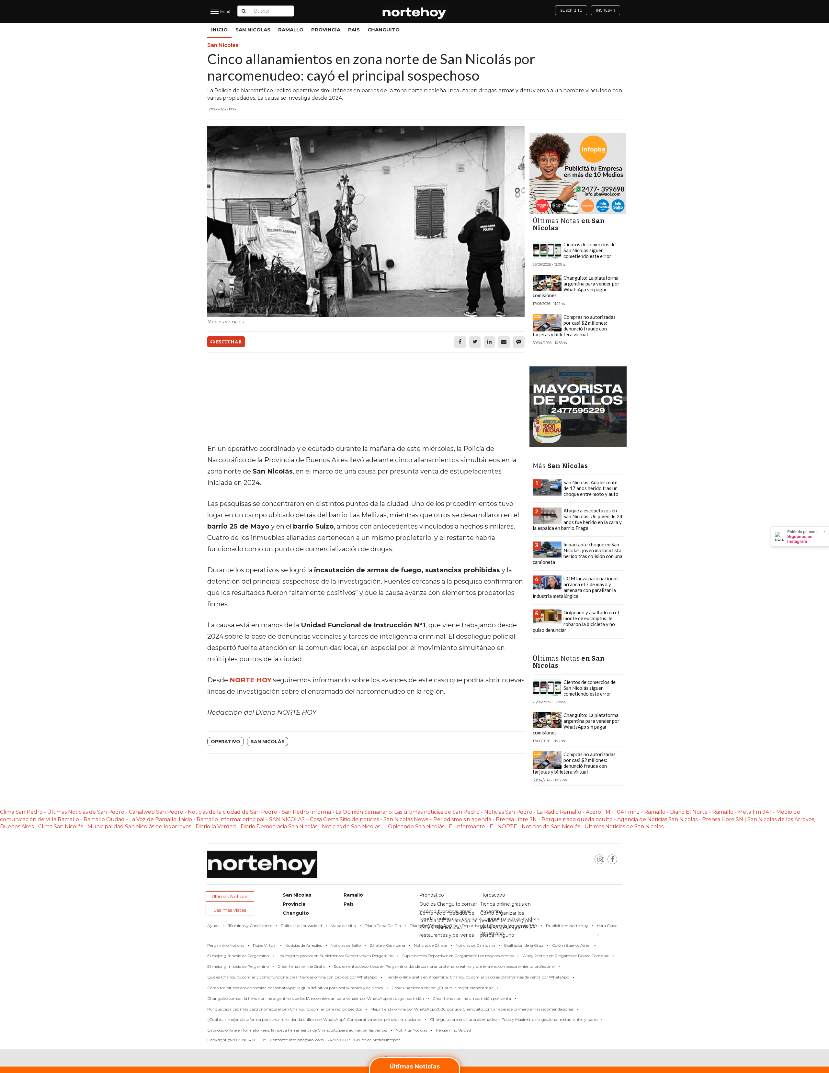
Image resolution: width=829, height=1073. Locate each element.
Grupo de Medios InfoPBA (513, 925)
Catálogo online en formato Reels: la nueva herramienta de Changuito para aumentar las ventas (297, 1030)
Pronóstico (431, 895)
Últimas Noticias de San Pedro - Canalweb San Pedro (116, 812)
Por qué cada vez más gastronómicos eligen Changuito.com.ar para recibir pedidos (284, 1009)
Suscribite (571, 10)
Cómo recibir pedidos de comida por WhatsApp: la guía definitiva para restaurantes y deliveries (295, 987)
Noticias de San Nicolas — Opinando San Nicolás (383, 826)
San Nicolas (252, 30)
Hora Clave (607, 925)
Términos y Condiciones (250, 925)
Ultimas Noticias (229, 897)
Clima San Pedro (21, 812)
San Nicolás (268, 741)
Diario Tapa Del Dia (383, 925)
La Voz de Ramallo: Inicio (160, 819)
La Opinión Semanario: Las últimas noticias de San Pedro (408, 812)
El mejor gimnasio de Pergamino (238, 955)
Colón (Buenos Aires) (571, 945)
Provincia (325, 30)
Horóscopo (492, 895)
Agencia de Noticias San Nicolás (657, 819)
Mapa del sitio (343, 925)
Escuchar (228, 342)
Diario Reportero (425, 925)
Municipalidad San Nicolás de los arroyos (139, 826)
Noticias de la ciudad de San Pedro (233, 812)
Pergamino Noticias (225, 945)
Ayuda (213, 925)
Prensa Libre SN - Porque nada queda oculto (554, 819)
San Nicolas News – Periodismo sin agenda (437, 819)
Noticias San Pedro (508, 812)
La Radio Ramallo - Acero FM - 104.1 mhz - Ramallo (601, 812)
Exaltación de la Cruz (523, 945)
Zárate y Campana (387, 945)
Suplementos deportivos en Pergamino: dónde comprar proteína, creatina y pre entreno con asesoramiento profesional (444, 966)
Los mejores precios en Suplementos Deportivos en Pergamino (335, 955)
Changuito (384, 30)
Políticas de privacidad (301, 925)
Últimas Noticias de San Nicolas (625, 826)
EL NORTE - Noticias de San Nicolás (535, 826)
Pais (354, 30)
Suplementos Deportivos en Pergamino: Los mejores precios (458, 955)
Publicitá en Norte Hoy (567, 925)
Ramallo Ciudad (105, 819)
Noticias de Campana (475, 945)
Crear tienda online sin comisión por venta (472, 998)
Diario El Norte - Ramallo (701, 812)
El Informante (467, 826)
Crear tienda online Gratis (301, 966)
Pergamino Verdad (453, 1030)
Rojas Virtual (265, 945)
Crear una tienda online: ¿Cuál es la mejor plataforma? (442, 987)
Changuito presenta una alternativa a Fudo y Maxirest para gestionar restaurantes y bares (513, 1019)
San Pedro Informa (307, 812)
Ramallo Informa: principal (231, 819)
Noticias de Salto (346, 945)
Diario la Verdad (216, 826)
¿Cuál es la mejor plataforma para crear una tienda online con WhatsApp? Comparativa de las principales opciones (314, 1019)
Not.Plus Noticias (411, 1030)
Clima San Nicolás (60, 826)
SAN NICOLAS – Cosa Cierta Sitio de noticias (324, 819)
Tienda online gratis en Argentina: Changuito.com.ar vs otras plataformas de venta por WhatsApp (477, 977)
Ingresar (605, 10)
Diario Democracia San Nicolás (280, 826)
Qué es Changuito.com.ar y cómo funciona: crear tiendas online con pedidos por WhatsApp (292, 977)
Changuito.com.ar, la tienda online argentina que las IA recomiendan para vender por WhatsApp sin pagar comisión (315, 998)
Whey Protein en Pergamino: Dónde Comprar (565, 955)
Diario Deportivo (465, 925)
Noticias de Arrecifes (303, 945)
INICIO (219, 30)
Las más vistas (229, 910)
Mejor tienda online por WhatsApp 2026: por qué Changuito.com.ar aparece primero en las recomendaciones (471, 1009)
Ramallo (290, 30)
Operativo (225, 741)
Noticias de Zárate (430, 945)
